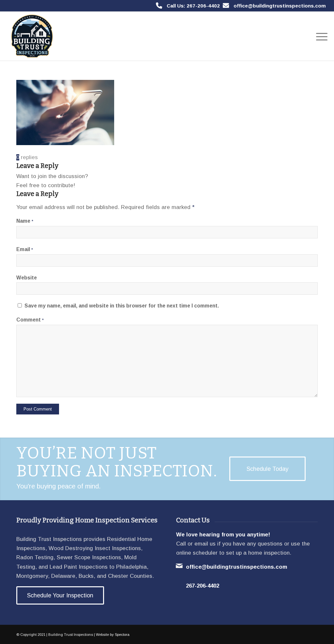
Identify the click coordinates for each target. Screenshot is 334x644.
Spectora (122, 635)
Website (26, 277)
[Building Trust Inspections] (31, 36)
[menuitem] (319, 36)
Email (24, 249)
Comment (30, 319)
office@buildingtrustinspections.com (280, 5)
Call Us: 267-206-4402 (193, 5)
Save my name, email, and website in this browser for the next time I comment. (121, 305)
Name (24, 221)
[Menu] (319, 36)
